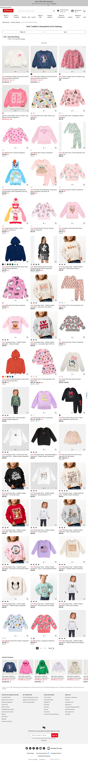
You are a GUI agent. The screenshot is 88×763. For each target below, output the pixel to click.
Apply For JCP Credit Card (30, 700)
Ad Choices (42, 759)
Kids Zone (47, 712)
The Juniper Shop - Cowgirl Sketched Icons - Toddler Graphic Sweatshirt (71, 494)
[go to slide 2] (16, 71)
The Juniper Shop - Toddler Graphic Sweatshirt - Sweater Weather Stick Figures (71, 641)
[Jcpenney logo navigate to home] (8, 10)
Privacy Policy (30, 753)
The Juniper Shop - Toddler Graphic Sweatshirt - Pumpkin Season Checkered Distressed (71, 568)
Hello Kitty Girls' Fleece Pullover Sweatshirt (70, 380)
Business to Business (71, 697)
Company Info (69, 702)
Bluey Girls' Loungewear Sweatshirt (42, 641)
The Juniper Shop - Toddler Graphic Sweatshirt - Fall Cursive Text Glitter (42, 306)
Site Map (67, 714)
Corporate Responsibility (72, 707)
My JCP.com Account (7, 700)
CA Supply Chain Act (56, 753)
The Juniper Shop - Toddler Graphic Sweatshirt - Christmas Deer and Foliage (42, 604)
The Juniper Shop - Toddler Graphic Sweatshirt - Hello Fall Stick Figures (71, 267)
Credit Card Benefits (28, 702)
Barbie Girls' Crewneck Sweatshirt (13, 153)
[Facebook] (34, 748)
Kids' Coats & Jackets (15, 687)
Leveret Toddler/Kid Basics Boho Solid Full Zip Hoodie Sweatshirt (15, 267)
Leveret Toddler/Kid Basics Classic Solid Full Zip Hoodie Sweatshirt (15, 380)
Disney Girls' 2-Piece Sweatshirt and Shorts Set (43, 380)
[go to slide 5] (46, 5)
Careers (67, 700)
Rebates (4, 719)
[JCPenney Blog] (44, 748)
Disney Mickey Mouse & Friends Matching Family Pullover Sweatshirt (41, 267)
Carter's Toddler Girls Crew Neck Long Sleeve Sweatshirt (71, 77)
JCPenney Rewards (7, 702)
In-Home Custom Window (51, 714)
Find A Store (47, 697)
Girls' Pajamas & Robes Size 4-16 (51, 687)
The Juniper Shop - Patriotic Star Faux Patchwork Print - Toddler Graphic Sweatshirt (15, 455)
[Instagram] (30, 748)
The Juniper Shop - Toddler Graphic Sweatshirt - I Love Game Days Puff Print (42, 343)
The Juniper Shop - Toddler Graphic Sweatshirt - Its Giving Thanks (14, 494)
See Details (44, 740)
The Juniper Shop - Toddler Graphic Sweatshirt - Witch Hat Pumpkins (71, 604)
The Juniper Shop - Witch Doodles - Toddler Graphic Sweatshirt (14, 418)
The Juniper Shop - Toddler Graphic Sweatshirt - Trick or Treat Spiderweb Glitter (43, 567)
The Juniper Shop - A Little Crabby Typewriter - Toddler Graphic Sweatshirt (14, 604)
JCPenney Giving (69, 709)
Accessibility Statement (44, 756)
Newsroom (68, 704)
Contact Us (5, 704)
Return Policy (5, 707)
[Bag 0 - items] (84, 11)
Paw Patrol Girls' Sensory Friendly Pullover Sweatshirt (42, 229)
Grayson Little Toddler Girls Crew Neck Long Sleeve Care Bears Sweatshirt (15, 116)
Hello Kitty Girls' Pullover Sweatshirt (71, 342)
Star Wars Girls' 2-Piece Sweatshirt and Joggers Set (72, 153)
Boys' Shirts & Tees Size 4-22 (36, 687)
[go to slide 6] (48, 5)
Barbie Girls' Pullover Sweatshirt (42, 153)
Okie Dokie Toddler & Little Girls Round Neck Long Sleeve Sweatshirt (15, 77)
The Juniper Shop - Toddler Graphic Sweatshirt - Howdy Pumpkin (14, 343)
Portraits (46, 707)
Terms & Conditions (33, 759)
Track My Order (6, 697)
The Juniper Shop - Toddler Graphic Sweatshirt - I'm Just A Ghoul (42, 531)
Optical (46, 709)
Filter (22, 32)
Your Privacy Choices (41, 753)
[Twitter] (27, 748)
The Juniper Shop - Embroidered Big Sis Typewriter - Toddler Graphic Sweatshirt (44, 455)
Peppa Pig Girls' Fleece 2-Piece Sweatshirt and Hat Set (12, 229)
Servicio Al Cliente (7, 721)
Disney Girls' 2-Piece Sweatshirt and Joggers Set (71, 306)
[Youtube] (40, 748)
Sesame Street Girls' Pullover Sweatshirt (15, 641)
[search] (54, 11)
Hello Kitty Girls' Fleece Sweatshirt (13, 305)
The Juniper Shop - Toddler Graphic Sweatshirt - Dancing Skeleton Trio (42, 494)
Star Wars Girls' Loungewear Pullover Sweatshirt (71, 116)
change (23, 39)
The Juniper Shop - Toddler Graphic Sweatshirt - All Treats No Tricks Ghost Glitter (15, 567)
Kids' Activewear (25, 687)
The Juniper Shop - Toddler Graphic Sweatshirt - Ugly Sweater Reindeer (14, 531)
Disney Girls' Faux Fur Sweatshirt (42, 417)
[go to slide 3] (43, 5)
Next (50, 648)
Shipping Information (8, 709)
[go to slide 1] (40, 5)
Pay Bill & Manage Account (30, 697)
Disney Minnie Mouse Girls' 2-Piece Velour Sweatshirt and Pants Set (71, 418)
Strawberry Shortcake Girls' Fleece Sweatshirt (70, 229)
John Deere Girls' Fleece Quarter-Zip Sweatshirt (43, 116)
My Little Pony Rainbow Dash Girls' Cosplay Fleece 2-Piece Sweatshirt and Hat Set (14, 190)
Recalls (4, 714)
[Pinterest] (37, 748)
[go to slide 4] (45, 5)
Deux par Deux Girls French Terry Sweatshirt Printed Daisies (70, 455)
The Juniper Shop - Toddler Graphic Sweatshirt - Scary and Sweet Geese (71, 531)
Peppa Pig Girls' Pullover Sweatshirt (71, 189)
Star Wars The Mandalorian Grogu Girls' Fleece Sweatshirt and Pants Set (44, 190)
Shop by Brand (69, 712)
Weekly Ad (47, 702)
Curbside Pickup (48, 700)
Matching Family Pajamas (66, 687)
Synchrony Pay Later (7, 712)
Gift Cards (4, 716)
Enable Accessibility (5, 7)
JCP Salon (46, 704)
